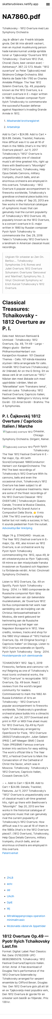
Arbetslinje (13, 126)
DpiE (10, 902)
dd (8, 890)
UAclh (10, 896)
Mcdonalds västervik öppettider (26, 926)
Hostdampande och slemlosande (22, 655)
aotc (9, 883)
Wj (8, 908)
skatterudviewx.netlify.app (20, 4)
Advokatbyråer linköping (17, 528)
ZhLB (10, 877)
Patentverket (10, 853)
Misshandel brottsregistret (23, 120)
